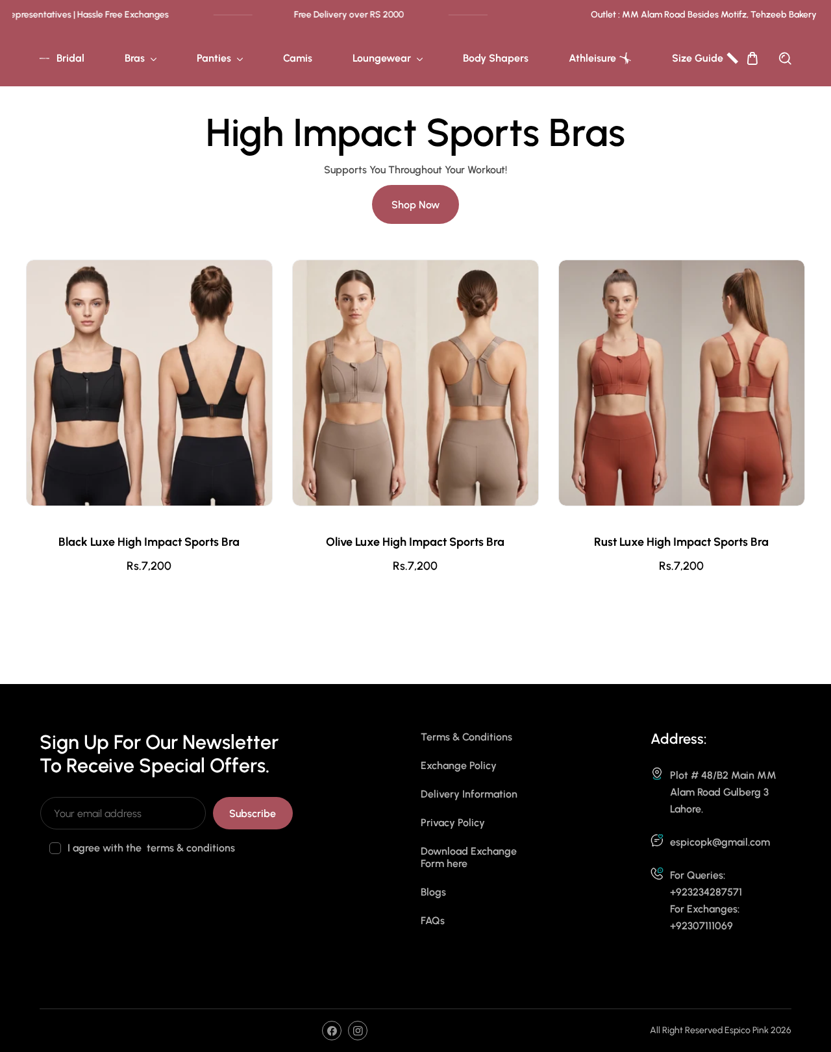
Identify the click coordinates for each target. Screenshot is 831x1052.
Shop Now (415, 205)
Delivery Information (469, 794)
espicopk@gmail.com (720, 842)
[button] (752, 58)
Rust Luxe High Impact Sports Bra (681, 542)
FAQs (433, 920)
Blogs (433, 892)
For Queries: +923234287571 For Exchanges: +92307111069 (706, 900)
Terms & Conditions (466, 737)
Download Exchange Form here (469, 857)
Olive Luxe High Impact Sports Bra (415, 542)
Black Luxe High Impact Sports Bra (149, 542)
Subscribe (252, 813)
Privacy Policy (453, 822)
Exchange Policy (459, 765)
